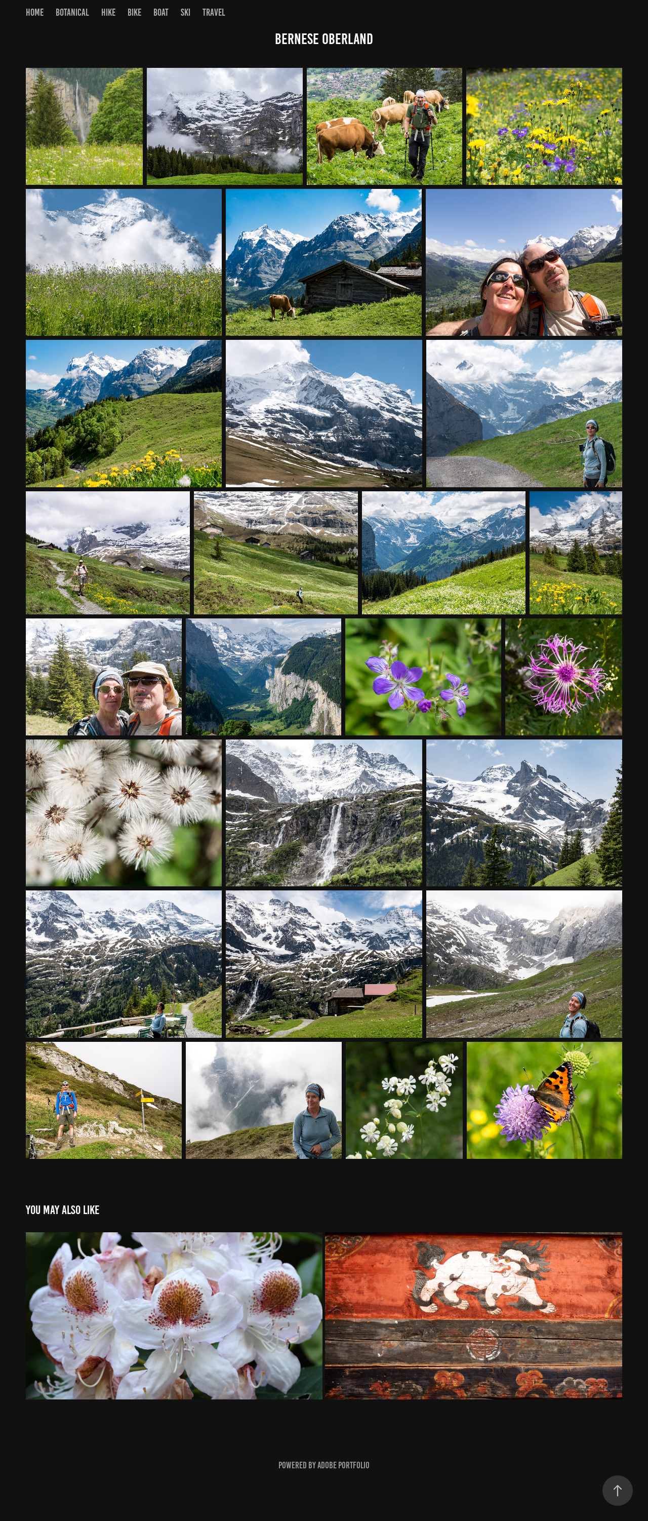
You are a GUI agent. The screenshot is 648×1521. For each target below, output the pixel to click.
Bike (134, 12)
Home (35, 12)
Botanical (72, 12)
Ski (185, 12)
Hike (108, 12)
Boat (161, 12)
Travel (213, 12)
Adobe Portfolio (343, 1465)
